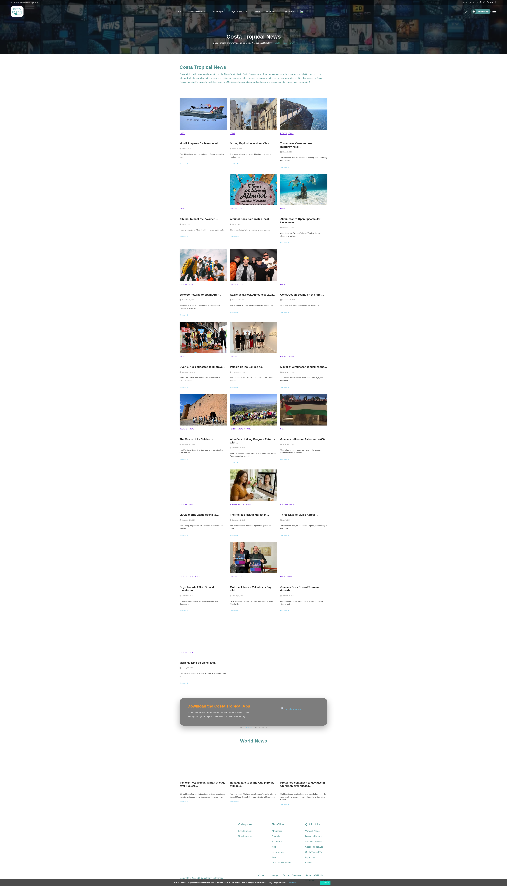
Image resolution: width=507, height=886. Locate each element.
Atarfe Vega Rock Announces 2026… (253, 294)
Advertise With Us (313, 841)
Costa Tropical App (314, 847)
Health (283, 133)
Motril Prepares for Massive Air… (200, 143)
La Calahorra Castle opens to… (199, 514)
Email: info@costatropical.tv (26, 2)
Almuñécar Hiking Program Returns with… (252, 441)
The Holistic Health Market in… (249, 514)
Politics (284, 357)
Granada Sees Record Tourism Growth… (299, 589)
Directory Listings (313, 836)
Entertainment (244, 831)
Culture (234, 209)
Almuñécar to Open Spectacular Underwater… (300, 221)
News (257, 11)
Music (191, 284)
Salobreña (277, 841)
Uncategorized (245, 836)
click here (247, 727)
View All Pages (312, 831)
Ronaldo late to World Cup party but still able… (252, 784)
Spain (291, 357)
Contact (309, 863)
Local (182, 133)
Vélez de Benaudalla (282, 863)
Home (178, 11)
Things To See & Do (238, 11)
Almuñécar (277, 831)
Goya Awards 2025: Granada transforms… (197, 589)
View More (183, 164)
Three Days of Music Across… (299, 514)
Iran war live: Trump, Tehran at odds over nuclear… (202, 784)
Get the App (217, 11)
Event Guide (288, 11)
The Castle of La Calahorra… (198, 439)
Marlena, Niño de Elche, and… (198, 662)
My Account (310, 857)
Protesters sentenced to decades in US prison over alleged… (302, 784)
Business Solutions (292, 875)
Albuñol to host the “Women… (199, 219)
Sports (247, 429)
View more (293, 883)
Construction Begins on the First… (302, 294)
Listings (274, 875)
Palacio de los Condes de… (247, 366)
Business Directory (196, 11)
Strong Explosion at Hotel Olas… (251, 143)
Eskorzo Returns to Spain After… (200, 294)
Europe (233, 505)
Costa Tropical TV (313, 852)
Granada (276, 836)
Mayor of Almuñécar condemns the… (303, 366)
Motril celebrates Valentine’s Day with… (250, 589)
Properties (270, 11)
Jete (274, 857)
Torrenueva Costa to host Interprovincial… (296, 145)
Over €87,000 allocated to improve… (202, 366)
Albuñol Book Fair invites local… (250, 219)
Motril (274, 847)
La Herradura (278, 852)
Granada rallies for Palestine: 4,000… (303, 439)
